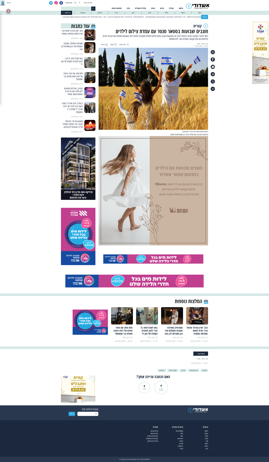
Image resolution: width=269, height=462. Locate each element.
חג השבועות (193, 370)
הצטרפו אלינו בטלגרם (152, 436)
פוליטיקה (100, 13)
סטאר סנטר (172, 370)
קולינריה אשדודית (140, 8)
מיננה (183, 370)
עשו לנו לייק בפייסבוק (152, 441)
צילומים (161, 370)
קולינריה (181, 444)
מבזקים (204, 17)
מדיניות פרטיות (154, 431)
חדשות (181, 8)
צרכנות (181, 441)
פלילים (166, 13)
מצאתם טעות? (201, 354)
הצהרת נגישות (154, 434)
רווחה (181, 436)
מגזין (128, 8)
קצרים (181, 449)
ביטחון (199, 13)
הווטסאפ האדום (117, 8)
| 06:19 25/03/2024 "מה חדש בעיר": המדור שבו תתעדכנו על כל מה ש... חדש (141, 17)
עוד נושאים (67, 13)
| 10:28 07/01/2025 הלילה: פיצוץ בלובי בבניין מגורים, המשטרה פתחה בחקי (99, 17)
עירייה (116, 13)
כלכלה (149, 13)
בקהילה (171, 8)
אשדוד (204, 370)
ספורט (153, 8)
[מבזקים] (2, 2)
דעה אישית (180, 439)
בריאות (183, 13)
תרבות (162, 8)
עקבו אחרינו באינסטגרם (152, 439)
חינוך (133, 13)
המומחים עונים (179, 431)
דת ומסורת (83, 13)
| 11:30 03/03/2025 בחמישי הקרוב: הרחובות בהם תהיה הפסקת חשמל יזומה (183, 17)
